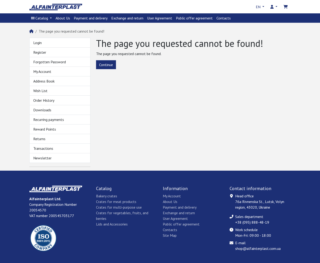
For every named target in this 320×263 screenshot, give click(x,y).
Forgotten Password (49, 62)
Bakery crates (106, 196)
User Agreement (159, 18)
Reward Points (44, 129)
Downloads (42, 110)
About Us (63, 18)
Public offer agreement (194, 18)
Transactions (43, 148)
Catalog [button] (41, 18)
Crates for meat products (116, 201)
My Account (42, 71)
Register (39, 52)
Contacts (223, 18)
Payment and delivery (91, 18)
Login (37, 42)
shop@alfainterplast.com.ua (258, 248)
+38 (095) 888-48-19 (252, 222)
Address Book (44, 81)
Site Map (170, 235)
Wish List (40, 90)
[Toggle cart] (285, 6)
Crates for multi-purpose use (119, 207)
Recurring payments (48, 119)
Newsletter (42, 158)
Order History (43, 100)
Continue (106, 64)
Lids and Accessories (112, 224)
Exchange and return (127, 18)
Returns (39, 138)
